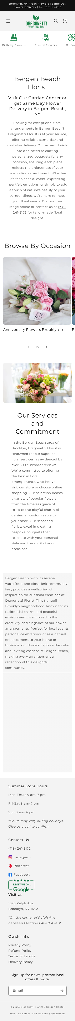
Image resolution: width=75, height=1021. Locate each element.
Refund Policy (19, 951)
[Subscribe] (61, 991)
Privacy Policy (19, 945)
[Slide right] (46, 347)
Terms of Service (22, 956)
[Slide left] (28, 347)
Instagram (22, 857)
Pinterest (21, 866)
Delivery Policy (20, 962)
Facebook (22, 875)
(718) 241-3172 (19, 848)
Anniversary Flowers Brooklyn (31, 330)
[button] (8, 20)
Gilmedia (59, 1013)
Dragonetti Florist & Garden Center (42, 1006)
